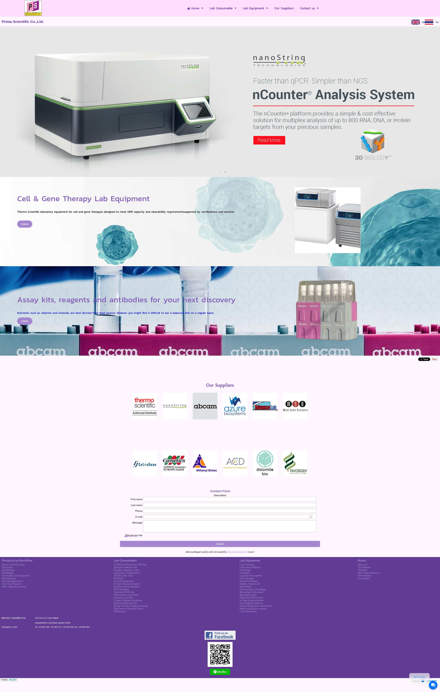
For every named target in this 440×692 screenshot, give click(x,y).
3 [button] (225, 172)
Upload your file (133, 535)
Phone (138, 511)
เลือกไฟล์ (132, 536)
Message (137, 522)
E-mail (138, 516)
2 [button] (220, 172)
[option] (220, 101)
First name (136, 499)
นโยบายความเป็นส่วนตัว (237, 552)
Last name (136, 505)
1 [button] (215, 172)
